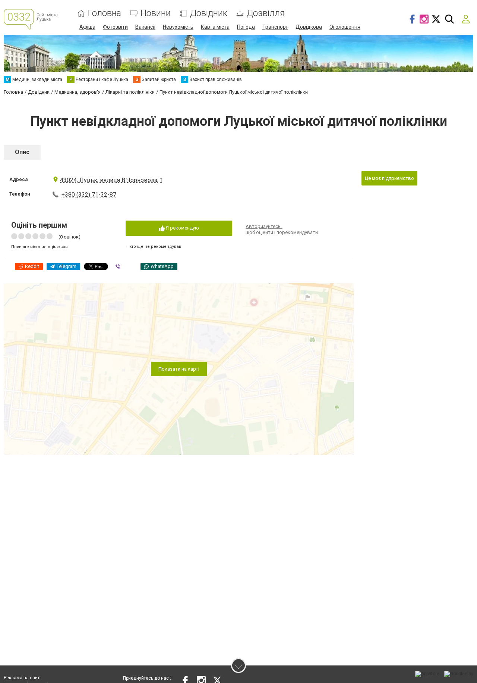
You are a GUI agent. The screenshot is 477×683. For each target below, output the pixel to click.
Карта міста (215, 27)
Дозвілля (266, 13)
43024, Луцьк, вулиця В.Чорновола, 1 (111, 180)
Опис (22, 152)
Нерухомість (178, 27)
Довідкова (309, 27)
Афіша (87, 27)
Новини (155, 13)
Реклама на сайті (22, 677)
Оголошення (344, 27)
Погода (246, 27)
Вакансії (145, 27)
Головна (104, 13)
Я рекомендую (182, 228)
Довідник (208, 13)
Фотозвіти (115, 27)
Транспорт (275, 27)
